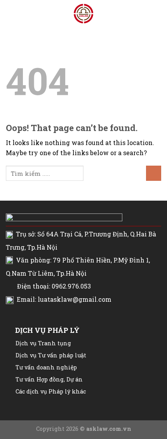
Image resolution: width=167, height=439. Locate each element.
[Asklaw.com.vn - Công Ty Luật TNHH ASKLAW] (83, 13)
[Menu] (10, 13)
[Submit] (153, 173)
